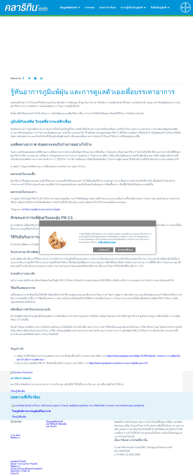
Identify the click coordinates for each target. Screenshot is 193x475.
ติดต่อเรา (15, 437)
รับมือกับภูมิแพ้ (158, 7)
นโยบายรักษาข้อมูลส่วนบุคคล (26, 468)
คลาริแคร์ (51, 426)
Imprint (15, 473)
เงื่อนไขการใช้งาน (20, 471)
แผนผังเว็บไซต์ (18, 461)
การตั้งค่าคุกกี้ (103, 250)
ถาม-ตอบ (90, 7)
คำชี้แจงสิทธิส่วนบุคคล (107, 242)
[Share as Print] (41, 78)
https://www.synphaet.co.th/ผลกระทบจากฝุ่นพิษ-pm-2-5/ (118, 363)
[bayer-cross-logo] (185, 7)
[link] (79, 7)
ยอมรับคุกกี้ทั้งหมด (125, 250)
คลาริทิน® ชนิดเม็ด (56, 424)
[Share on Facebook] (23, 78)
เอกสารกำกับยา (107, 7)
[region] (97, 237)
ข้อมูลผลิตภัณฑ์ (68, 7)
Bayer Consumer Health (24, 463)
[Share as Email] (35, 78)
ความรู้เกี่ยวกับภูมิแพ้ (132, 7)
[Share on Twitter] (29, 78)
